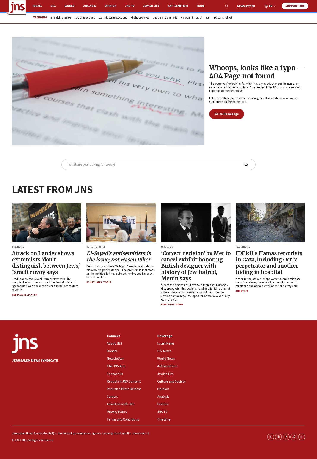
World (70, 6)
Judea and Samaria (165, 18)
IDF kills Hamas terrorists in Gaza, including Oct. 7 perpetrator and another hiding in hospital (269, 262)
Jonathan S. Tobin (98, 282)
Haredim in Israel (191, 18)
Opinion (110, 6)
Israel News (243, 247)
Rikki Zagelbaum (172, 304)
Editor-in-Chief (223, 18)
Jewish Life (151, 6)
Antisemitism (178, 6)
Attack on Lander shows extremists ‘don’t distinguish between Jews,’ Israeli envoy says (46, 262)
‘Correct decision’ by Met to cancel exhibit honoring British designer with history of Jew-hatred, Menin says (196, 266)
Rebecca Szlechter (24, 295)
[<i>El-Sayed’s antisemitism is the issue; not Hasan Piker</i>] (121, 222)
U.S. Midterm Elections (113, 18)
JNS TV (130, 6)
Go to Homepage (227, 114)
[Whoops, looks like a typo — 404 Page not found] (108, 91)
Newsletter (246, 6)
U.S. (53, 6)
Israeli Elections (85, 18)
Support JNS (295, 6)
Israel (37, 6)
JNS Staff (242, 291)
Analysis (89, 6)
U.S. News (18, 247)
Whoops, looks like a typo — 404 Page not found (257, 71)
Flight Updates (140, 18)
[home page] (17, 7)
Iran (208, 18)
